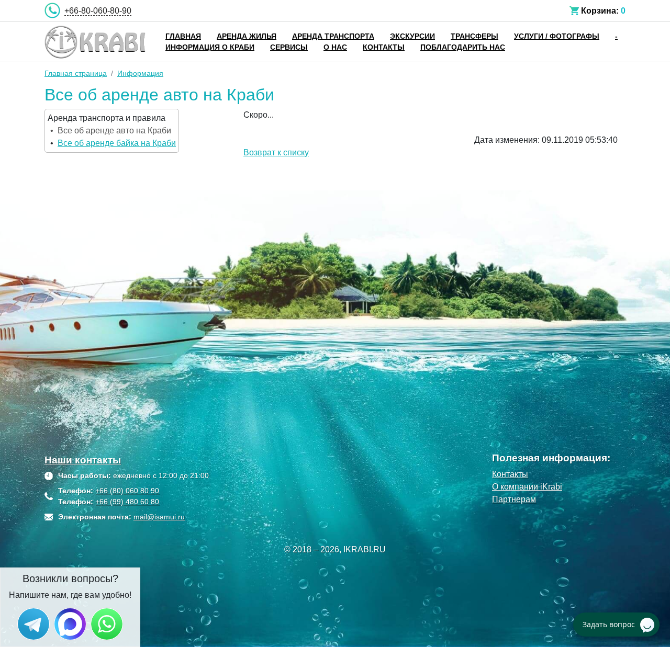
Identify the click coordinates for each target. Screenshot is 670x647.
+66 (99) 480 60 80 (127, 501)
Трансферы (474, 36)
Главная (183, 36)
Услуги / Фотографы (556, 36)
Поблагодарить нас (462, 47)
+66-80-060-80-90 (97, 10)
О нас (335, 47)
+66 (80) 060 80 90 (127, 490)
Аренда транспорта (333, 36)
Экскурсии (412, 36)
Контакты (384, 47)
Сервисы (289, 47)
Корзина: (600, 10)
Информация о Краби (209, 47)
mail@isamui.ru (159, 517)
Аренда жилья (246, 36)
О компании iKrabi (527, 486)
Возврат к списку (276, 152)
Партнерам (514, 499)
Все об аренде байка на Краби (117, 143)
